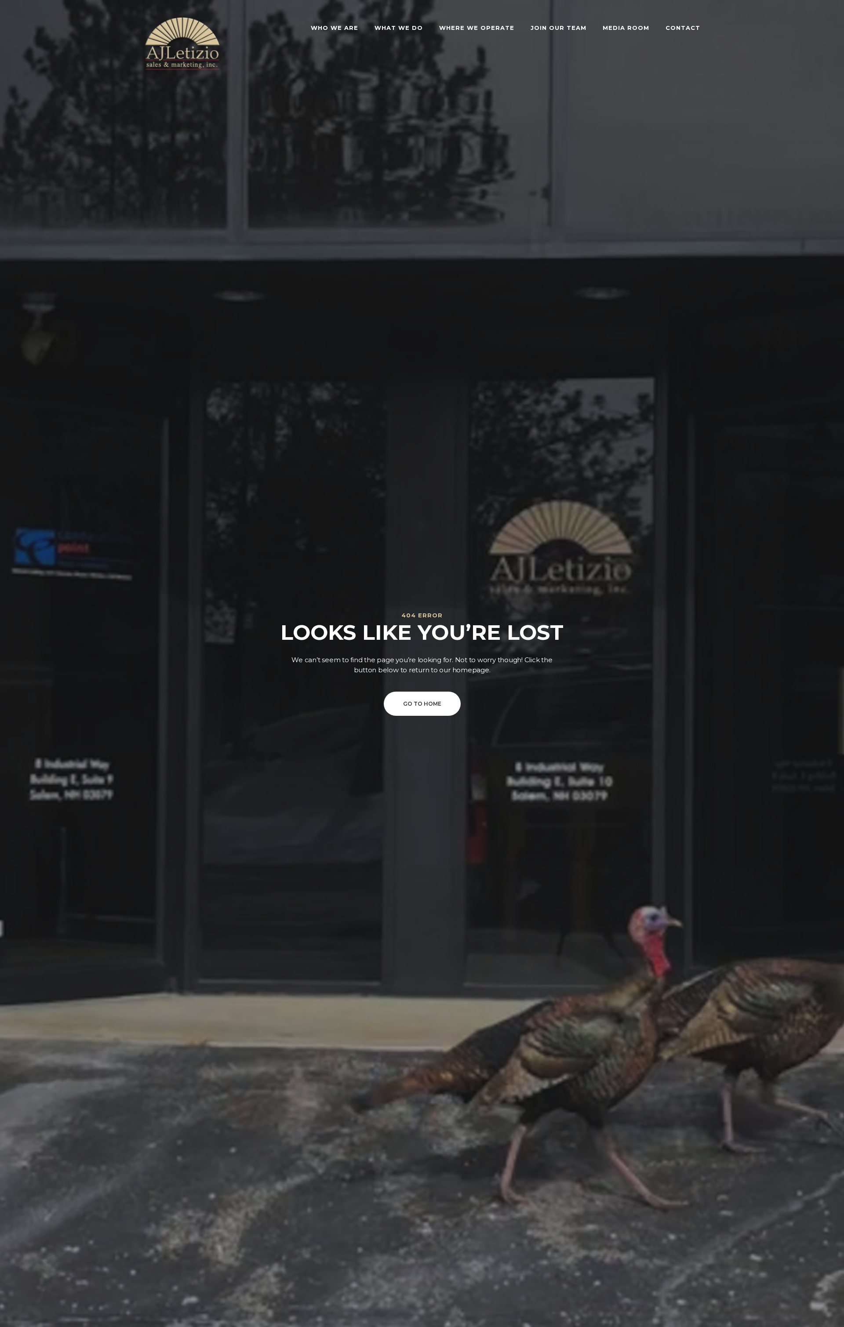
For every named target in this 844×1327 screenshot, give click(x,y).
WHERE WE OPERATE (476, 27)
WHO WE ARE (334, 27)
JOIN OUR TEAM (558, 27)
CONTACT (683, 27)
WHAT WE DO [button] (399, 27)
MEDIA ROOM (626, 27)
